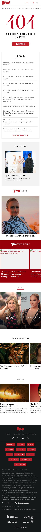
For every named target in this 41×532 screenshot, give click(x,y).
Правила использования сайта (11, 506)
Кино (9, 454)
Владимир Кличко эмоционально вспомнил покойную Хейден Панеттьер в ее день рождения (19, 99)
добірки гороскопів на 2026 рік (20, 236)
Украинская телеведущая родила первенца (19, 106)
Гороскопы (26, 459)
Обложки (13, 459)
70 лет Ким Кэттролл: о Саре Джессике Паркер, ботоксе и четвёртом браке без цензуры (18, 122)
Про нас (8, 434)
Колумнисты (20, 464)
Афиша (20, 379)
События (9, 449)
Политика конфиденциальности (11, 509)
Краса (30, 444)
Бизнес (30, 454)
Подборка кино (20, 338)
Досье (20, 287)
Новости (10, 444)
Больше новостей (20, 135)
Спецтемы (19, 454)
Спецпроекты (21, 146)
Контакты (16, 434)
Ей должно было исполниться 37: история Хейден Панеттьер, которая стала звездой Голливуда (18, 113)
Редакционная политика (29, 509)
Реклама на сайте (29, 434)
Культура (20, 449)
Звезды (21, 444)
